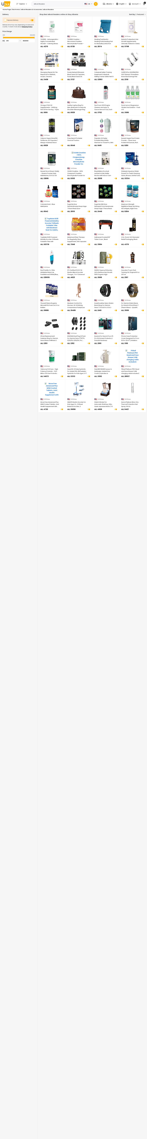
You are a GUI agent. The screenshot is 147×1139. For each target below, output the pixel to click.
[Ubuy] (6, 4)
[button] (108, 4)
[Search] (96, 4)
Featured (140, 14)
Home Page (7, 9)
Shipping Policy (27, 27)
